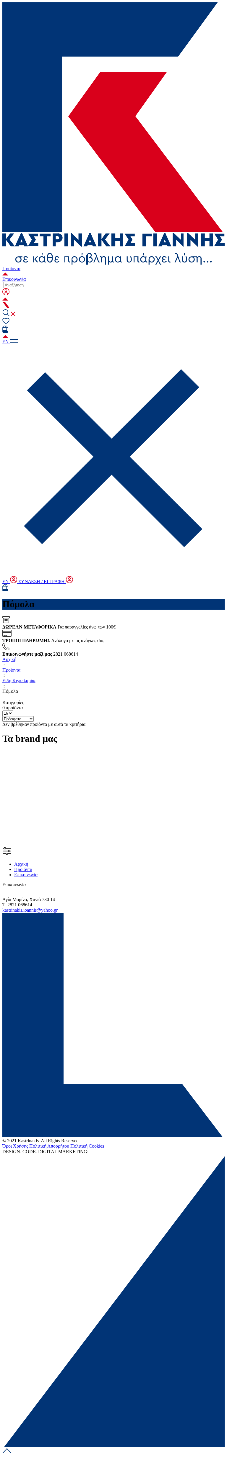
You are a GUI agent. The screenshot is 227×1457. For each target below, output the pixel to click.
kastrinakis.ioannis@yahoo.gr (30, 910)
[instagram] (12, 894)
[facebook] (5, 894)
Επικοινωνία (14, 279)
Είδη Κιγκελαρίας (19, 680)
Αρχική (9, 659)
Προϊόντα (11, 268)
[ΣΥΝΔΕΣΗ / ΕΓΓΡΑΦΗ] (113, 296)
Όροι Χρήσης (15, 1145)
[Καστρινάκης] (113, 247)
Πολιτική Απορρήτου (49, 1145)
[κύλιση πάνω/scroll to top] (7, 1451)
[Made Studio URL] (97, 1151)
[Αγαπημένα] (5, 322)
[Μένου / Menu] (14, 341)
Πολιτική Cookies (87, 1145)
